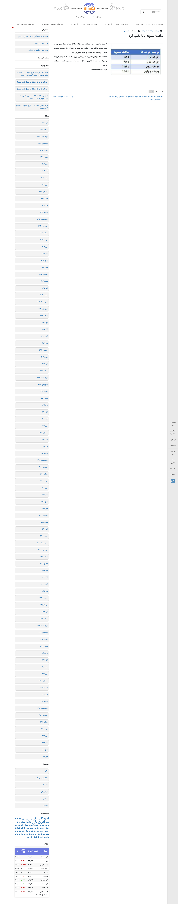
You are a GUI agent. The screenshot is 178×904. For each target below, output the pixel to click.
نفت (31, 834)
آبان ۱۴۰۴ (44, 178)
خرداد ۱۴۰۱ (44, 453)
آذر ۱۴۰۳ (45, 253)
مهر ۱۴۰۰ (45, 508)
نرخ (34, 834)
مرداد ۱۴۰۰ (44, 522)
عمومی (45, 805)
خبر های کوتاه (81, 16)
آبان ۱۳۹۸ (44, 667)
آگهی (46, 771)
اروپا (23, 819)
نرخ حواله (173, 439)
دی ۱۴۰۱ (45, 405)
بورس (41, 825)
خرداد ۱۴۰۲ (44, 370)
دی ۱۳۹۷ (44, 735)
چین (44, 837)
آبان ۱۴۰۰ (44, 501)
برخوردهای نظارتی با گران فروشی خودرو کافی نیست (32, 107)
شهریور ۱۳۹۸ (43, 680)
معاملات (44, 834)
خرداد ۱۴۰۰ (44, 536)
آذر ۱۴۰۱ (45, 412)
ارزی (27, 819)
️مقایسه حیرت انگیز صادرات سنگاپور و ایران (33, 36)
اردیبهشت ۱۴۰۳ (42, 301)
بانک (151, 91)
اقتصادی (126, 31)
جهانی (42, 828)
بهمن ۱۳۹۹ (44, 563)
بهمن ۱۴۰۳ (44, 239)
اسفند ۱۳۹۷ (44, 722)
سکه (37, 831)
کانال (41, 837)
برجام (46, 825)
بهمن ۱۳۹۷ (44, 729)
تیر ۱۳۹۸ (45, 694)
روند (41, 831)
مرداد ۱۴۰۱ (44, 439)
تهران (25, 825)
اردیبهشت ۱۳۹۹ (42, 625)
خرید (32, 828)
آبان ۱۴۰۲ (44, 336)
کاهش (35, 837)
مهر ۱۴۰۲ (45, 343)
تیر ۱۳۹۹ (45, 611)
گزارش (29, 837)
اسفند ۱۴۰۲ (44, 315)
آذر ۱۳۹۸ (45, 660)
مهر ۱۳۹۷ (44, 756)
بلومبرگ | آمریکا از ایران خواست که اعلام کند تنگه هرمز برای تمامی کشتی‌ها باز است (32, 74)
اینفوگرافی (44, 791)
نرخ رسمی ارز (173, 452)
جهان (47, 828)
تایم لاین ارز (173, 423)
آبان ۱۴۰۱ (45, 419)
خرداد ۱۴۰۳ (44, 295)
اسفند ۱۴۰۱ (44, 391)
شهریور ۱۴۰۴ (43, 191)
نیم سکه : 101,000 (65, 24)
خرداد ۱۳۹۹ (44, 618)
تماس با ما (173, 468)
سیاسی (45, 798)
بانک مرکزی (20, 822)
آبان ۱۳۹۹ (44, 584)
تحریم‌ (36, 825)
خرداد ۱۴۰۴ (44, 212)
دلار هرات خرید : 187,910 (162, 24)
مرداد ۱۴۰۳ (44, 281)
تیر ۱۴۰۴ (45, 205)
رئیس (46, 831)
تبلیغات (172, 474)
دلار (23, 828)
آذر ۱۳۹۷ (45, 742)
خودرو (27, 828)
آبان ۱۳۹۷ (44, 749)
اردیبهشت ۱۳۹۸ (42, 708)
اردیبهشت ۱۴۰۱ (42, 460)
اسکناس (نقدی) (172, 432)
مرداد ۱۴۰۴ (44, 198)
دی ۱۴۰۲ (45, 322)
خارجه (36, 828)
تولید (16, 825)
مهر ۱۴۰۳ (45, 267)
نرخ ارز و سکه (97, 16)
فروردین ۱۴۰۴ (43, 226)
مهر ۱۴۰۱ (45, 425)
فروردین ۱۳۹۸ (43, 715)
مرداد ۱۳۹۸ (44, 687)
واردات (26, 834)
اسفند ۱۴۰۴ (44, 150)
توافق (20, 825)
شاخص (32, 831)
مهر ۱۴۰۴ (45, 184)
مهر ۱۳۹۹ (45, 591)
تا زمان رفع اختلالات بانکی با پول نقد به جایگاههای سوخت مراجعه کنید (32, 97)
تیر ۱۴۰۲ (45, 363)
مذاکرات (18, 831)
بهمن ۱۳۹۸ (44, 646)
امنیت (47, 822)
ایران (41, 822)
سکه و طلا (173, 445)
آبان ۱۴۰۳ (44, 260)
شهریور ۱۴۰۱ (43, 432)
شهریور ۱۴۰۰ (43, 515)
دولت (17, 828)
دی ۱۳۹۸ (45, 653)
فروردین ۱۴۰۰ (43, 549)
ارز (34, 818)
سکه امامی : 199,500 (129, 24)
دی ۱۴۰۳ (45, 246)
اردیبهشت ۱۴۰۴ (42, 219)
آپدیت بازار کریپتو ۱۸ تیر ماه (63, 96)
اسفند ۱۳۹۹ (44, 556)
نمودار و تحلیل (172, 461)
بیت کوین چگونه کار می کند (38, 50)
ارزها (30, 819)
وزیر (16, 834)
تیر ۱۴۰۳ (45, 288)
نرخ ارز (46, 895)
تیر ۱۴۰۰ (45, 529)
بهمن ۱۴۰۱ (44, 398)
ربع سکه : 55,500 (36, 24)
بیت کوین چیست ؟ (41, 43)
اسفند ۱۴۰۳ (44, 233)
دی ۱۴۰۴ (45, 164)
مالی (23, 831)
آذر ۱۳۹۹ (45, 577)
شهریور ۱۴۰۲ (43, 350)
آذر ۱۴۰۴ (45, 171)
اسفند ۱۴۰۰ (44, 474)
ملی (38, 834)
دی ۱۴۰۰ (45, 488)
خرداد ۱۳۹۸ (44, 701)
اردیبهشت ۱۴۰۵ (42, 136)
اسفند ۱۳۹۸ (44, 639)
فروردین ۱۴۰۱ (43, 467)
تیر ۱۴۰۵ (45, 122)
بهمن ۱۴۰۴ (44, 157)
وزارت (21, 834)
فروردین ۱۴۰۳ (43, 308)
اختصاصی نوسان (42, 778)
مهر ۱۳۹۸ (45, 673)
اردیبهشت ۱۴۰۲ (42, 377)
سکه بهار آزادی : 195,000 (96, 24)
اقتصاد (18, 819)
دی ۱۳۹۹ (45, 570)
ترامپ (31, 825)
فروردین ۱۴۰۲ (43, 384)
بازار (34, 822)
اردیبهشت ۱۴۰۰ (42, 543)
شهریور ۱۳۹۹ (43, 598)
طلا (26, 831)
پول (47, 837)
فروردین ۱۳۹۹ (43, 632)
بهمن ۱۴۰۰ (44, 481)
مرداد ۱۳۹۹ (44, 605)
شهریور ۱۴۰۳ (43, 274)
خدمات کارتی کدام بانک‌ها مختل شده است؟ (32, 82)
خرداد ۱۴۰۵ (44, 129)
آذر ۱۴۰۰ (45, 494)
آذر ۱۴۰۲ (45, 329)
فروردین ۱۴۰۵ (43, 143)
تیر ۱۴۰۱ (45, 446)
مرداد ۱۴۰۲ (44, 357)
